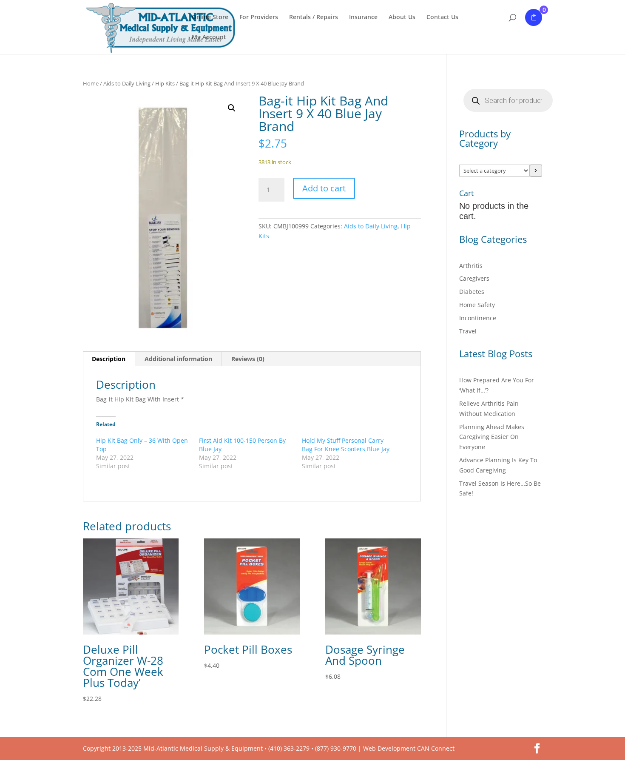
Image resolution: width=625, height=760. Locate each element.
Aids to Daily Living (127, 83)
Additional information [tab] (178, 359)
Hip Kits (165, 83)
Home (91, 83)
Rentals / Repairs (313, 17)
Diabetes (471, 291)
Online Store (210, 17)
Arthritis (471, 266)
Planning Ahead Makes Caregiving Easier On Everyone (491, 437)
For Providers (258, 17)
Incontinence (477, 318)
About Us (402, 17)
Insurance (363, 17)
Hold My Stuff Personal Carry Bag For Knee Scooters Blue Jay (345, 444)
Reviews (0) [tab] (247, 359)
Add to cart (324, 188)
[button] (231, 108)
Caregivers (474, 278)
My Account (209, 37)
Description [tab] (108, 359)
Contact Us (442, 17)
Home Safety (477, 305)
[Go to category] (536, 170)
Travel (468, 331)
